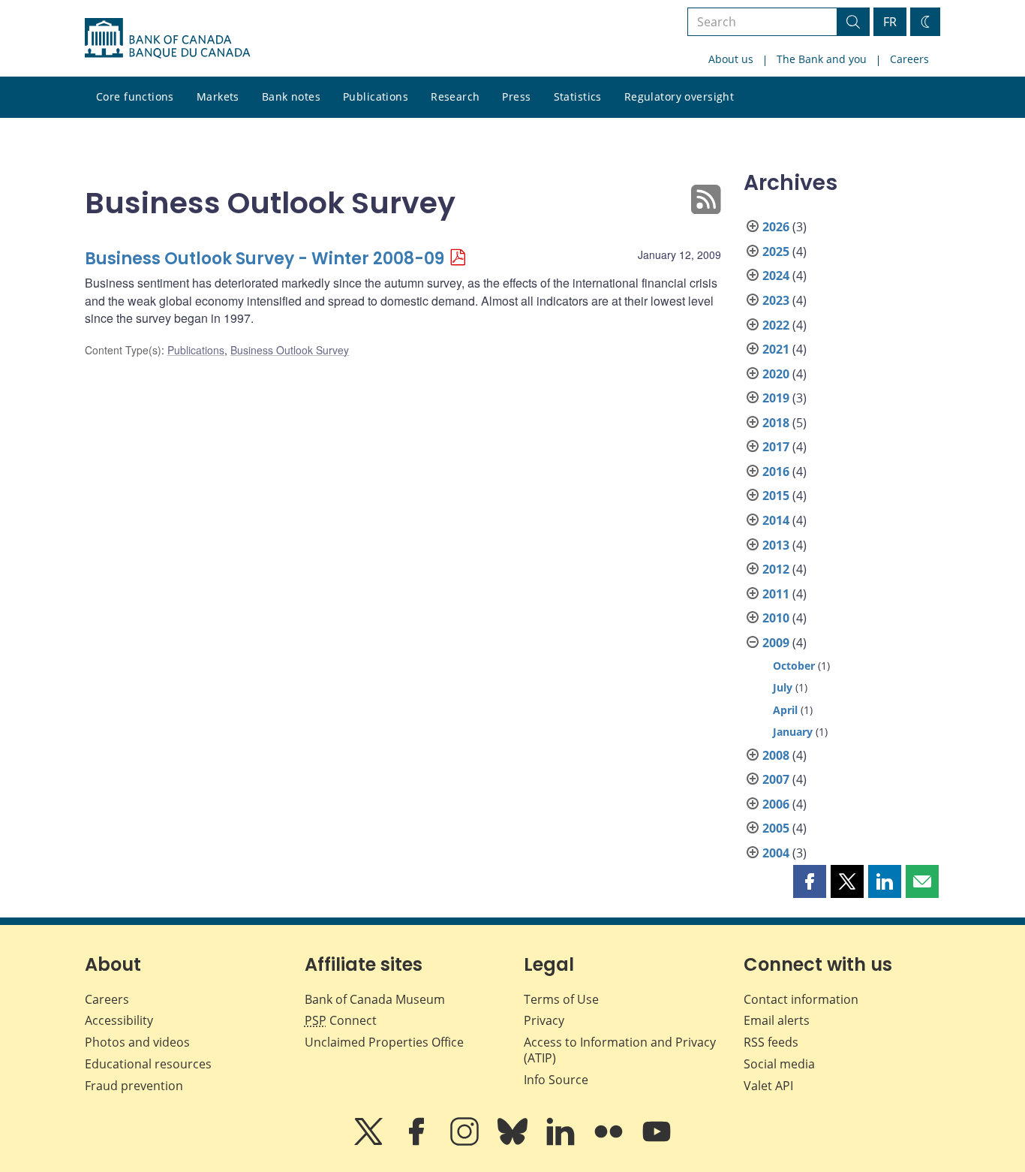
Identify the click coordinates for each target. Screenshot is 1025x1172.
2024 (775, 275)
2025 (775, 251)
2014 (775, 520)
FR (890, 22)
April (785, 710)
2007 (775, 779)
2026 (775, 226)
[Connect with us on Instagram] (466, 1142)
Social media (779, 1064)
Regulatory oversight (679, 96)
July (782, 687)
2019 (775, 398)
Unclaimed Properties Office (384, 1042)
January (793, 732)
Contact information (801, 999)
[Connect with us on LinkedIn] (562, 1142)
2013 (775, 545)
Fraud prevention (134, 1085)
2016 (775, 471)
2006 (775, 804)
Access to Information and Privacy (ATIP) (620, 1050)
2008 (775, 755)
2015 (775, 495)
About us (730, 59)
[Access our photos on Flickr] (610, 1142)
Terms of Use (561, 999)
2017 (775, 446)
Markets (218, 96)
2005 (775, 828)
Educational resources (148, 1064)
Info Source (556, 1079)
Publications (375, 96)
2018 (775, 422)
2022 (775, 325)
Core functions (135, 96)
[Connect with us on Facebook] (418, 1142)
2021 (775, 349)
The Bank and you (822, 59)
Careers (909, 59)
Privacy (544, 1020)
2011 (775, 594)
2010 (775, 618)
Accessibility (119, 1020)
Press (516, 96)
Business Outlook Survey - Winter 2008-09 (264, 258)
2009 (775, 642)
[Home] (167, 38)
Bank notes (291, 96)
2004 (775, 853)
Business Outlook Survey (289, 349)
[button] (809, 881)
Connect (341, 1020)
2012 (775, 569)
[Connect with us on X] (370, 1142)
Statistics (578, 96)
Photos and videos (137, 1042)
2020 (775, 374)
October (794, 665)
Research (455, 96)
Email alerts (777, 1020)
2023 (775, 300)
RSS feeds (771, 1042)
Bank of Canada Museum (375, 999)
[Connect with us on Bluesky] (514, 1142)
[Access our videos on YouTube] (656, 1142)
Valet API (768, 1085)
